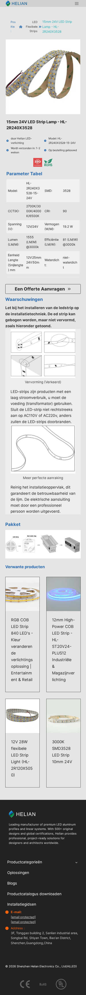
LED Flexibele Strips (31, 26)
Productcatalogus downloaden (34, 894)
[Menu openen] (77, 3)
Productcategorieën (24, 862)
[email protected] (23, 917)
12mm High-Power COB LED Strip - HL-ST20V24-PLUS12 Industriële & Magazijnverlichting (63, 650)
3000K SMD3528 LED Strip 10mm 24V (62, 751)
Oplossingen (18, 872)
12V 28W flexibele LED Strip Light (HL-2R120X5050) (22, 758)
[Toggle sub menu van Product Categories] (76, 862)
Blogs (12, 883)
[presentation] (22, 594)
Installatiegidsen (21, 904)
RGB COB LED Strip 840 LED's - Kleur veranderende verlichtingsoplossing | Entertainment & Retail (22, 650)
